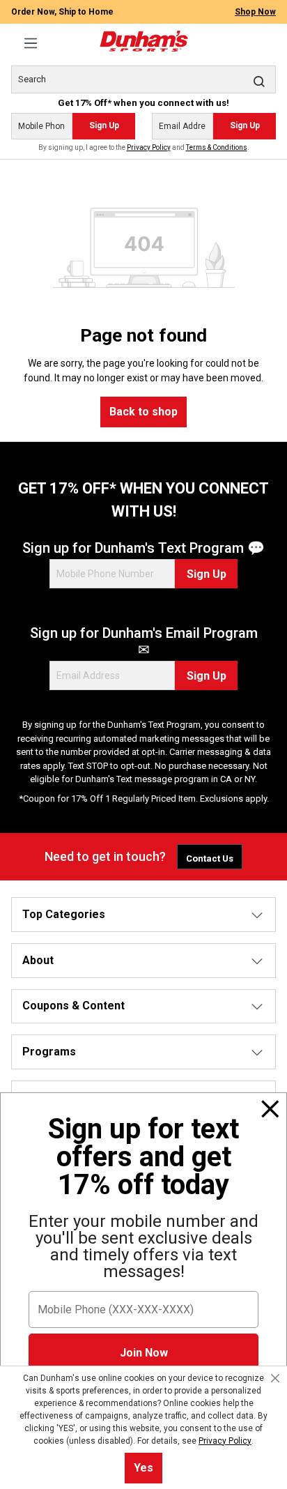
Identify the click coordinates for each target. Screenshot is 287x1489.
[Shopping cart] (267, 35)
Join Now (144, 1352)
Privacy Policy (149, 147)
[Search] (259, 81)
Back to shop (143, 411)
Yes (143, 1467)
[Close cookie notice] (275, 1378)
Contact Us (209, 858)
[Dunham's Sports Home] (143, 41)
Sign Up (104, 125)
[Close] (270, 1109)
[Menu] (30, 43)
